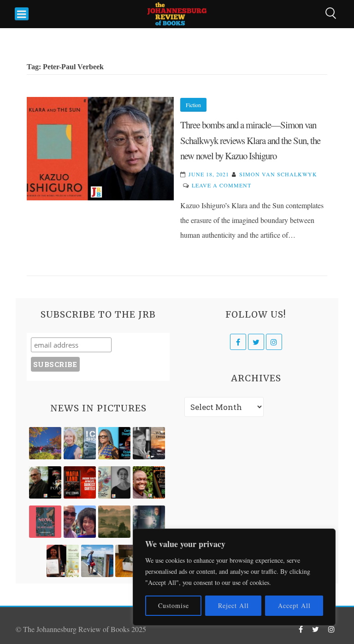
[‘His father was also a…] (63, 561)
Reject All (233, 605)
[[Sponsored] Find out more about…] (45, 522)
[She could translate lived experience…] (80, 522)
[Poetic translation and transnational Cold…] (149, 522)
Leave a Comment (221, 185)
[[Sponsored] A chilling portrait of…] (80, 482)
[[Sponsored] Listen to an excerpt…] (114, 443)
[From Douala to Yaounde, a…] (114, 522)
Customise (173, 605)
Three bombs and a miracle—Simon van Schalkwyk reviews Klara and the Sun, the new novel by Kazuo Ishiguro (250, 140)
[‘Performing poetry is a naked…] (114, 482)
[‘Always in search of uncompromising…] (149, 443)
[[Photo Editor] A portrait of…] (97, 561)
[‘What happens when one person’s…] (149, 482)
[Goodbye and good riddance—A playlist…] (131, 561)
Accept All (294, 605)
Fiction (193, 104)
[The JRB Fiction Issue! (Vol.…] (45, 443)
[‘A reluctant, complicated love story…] (80, 443)
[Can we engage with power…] (45, 482)
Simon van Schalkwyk (278, 174)
